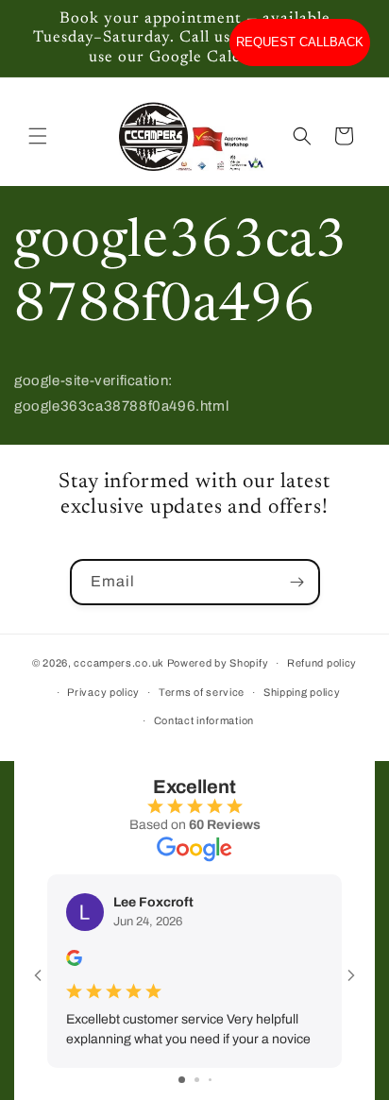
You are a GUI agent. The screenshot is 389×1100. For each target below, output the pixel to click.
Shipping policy (302, 692)
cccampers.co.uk (119, 662)
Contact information (204, 720)
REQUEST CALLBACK (300, 42)
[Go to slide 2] (196, 1079)
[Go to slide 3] (210, 1079)
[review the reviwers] (74, 962)
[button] (38, 136)
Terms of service (202, 692)
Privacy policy (103, 692)
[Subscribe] (297, 582)
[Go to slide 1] (181, 1079)
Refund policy (322, 662)
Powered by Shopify (218, 662)
